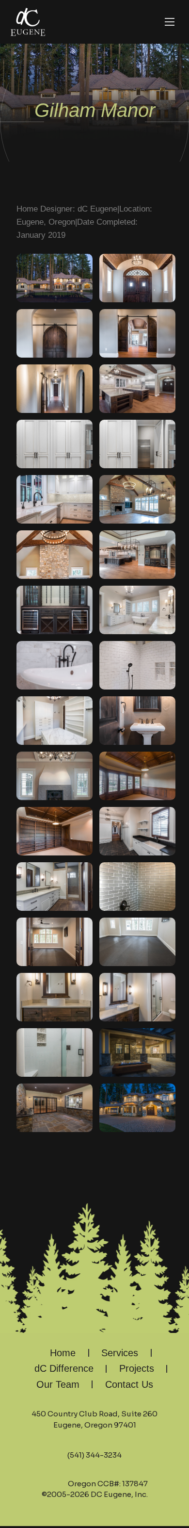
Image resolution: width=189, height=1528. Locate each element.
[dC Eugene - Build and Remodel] (27, 21)
